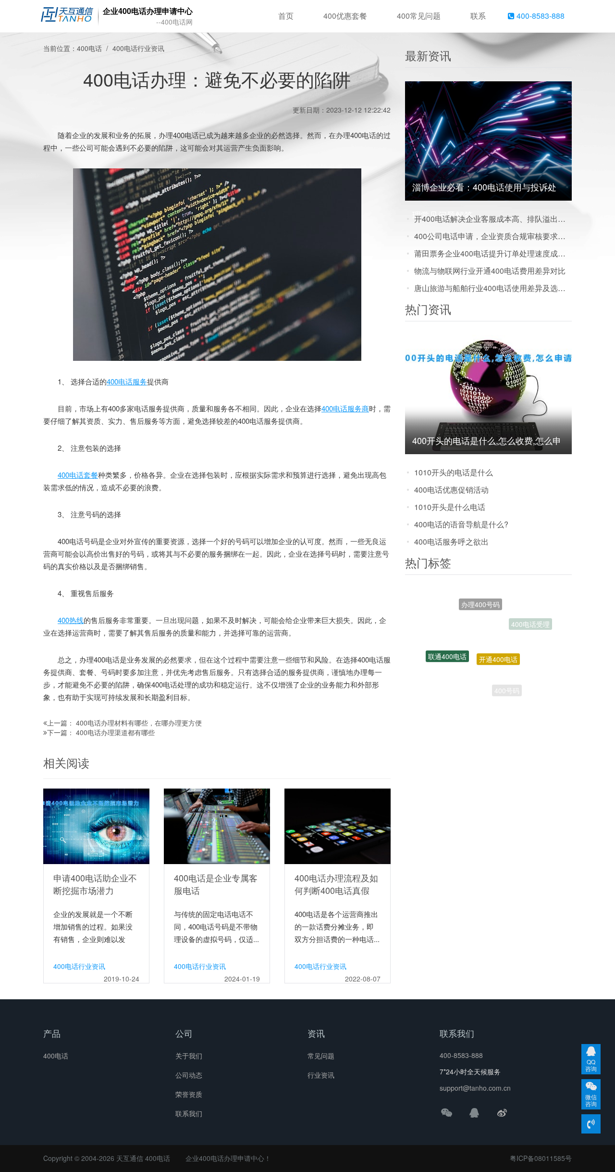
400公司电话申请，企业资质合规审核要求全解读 (493, 236)
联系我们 (188, 1113)
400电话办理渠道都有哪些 (115, 732)
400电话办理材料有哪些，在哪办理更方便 (139, 722)
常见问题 (321, 1055)
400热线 (71, 620)
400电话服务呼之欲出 (451, 541)
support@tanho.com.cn (475, 1088)
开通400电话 (498, 632)
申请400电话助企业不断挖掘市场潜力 (95, 883)
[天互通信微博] (502, 1112)
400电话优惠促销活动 (451, 489)
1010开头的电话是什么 (453, 472)
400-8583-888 (540, 15)
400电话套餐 (78, 475)
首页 (286, 15)
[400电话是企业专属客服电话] (217, 825)
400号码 (506, 680)
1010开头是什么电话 (449, 506)
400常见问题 (419, 15)
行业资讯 (321, 1075)
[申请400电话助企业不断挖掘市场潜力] (96, 825)
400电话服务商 (345, 408)
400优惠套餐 (345, 15)
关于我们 (188, 1055)
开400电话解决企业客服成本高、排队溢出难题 (493, 218)
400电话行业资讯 (138, 48)
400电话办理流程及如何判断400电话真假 (336, 883)
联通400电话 (447, 642)
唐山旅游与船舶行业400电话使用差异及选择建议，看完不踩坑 (493, 287)
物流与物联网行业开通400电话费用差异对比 (490, 270)
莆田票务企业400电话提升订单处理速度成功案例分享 (493, 253)
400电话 (89, 48)
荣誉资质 (188, 1094)
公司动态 (188, 1075)
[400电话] (67, 16)
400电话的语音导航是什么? (461, 524)
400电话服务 (127, 381)
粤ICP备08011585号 (541, 1158)
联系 (478, 15)
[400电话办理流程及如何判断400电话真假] (337, 825)
